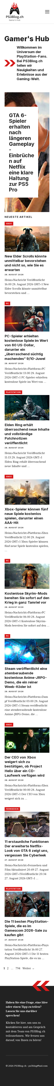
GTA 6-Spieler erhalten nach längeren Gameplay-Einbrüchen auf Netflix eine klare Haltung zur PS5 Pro (21, 152)
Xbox (9, 223)
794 (18, 968)
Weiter (28, 968)
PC (7, 303)
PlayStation (13, 392)
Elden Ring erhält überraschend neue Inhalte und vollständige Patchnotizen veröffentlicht (27, 434)
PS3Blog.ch (20, 1065)
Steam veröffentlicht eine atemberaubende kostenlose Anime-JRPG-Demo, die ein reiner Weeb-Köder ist (26, 678)
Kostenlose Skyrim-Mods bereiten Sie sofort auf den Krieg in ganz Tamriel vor (27, 597)
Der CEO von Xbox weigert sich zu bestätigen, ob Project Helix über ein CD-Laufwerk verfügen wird (24, 766)
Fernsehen (12, 809)
